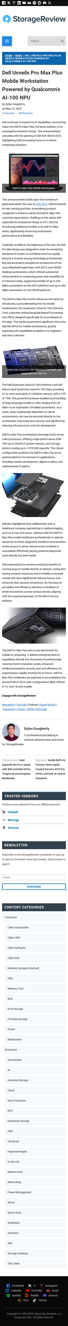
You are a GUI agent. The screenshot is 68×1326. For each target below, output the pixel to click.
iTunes (42, 704)
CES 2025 (41, 204)
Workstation (26, 113)
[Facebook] (4, 3)
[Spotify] (35, 3)
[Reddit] (40, 3)
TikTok (30, 709)
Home (8, 55)
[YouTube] (25, 3)
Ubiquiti (13, 812)
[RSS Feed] (50, 3)
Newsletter (8, 704)
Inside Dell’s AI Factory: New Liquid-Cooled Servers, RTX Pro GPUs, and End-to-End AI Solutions (50, 769)
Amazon (13, 828)
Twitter (21, 709)
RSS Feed (41, 709)
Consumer (8, 113)
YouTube (21, 704)
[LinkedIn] (19, 3)
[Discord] (45, 3)
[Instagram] (14, 3)
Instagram (9, 709)
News (18, 55)
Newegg (13, 820)
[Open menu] (7, 41)
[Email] (30, 3)
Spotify (51, 704)
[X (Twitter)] (9, 3)
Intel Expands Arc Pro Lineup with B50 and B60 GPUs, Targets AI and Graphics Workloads (16, 769)
